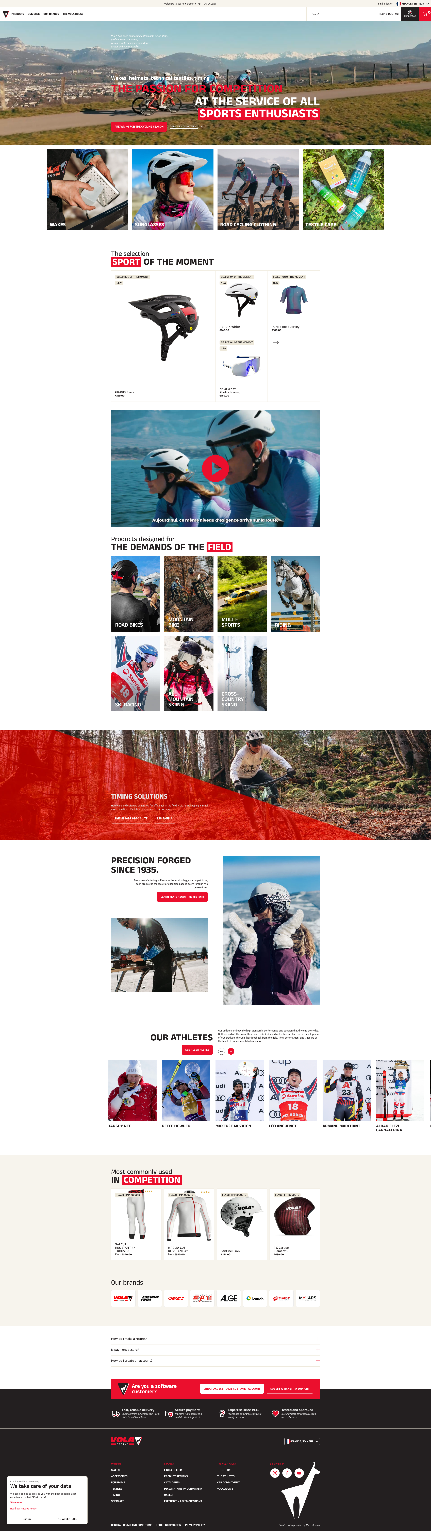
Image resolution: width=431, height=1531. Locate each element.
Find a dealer (385, 3)
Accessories (119, 1476)
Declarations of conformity (183, 1488)
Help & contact (389, 13)
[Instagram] (275, 1473)
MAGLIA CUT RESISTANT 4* (178, 1249)
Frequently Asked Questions (183, 1501)
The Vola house (73, 14)
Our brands (51, 14)
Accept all (69, 1519)
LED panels (165, 818)
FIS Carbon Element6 (281, 1249)
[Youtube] (299, 1473)
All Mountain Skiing (181, 699)
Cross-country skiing (233, 699)
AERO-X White (230, 327)
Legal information (168, 1525)
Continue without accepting (24, 1481)
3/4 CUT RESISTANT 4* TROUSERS (125, 1248)
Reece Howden (176, 1126)
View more (16, 1502)
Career (169, 1494)
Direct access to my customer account (232, 1388)
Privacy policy (195, 1525)
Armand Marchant (341, 1126)
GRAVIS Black (124, 392)
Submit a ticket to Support (290, 1388)
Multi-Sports (231, 622)
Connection (410, 16)
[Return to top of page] (424, 1527)
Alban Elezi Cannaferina (389, 1128)
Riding (283, 625)
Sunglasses (149, 224)
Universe (34, 14)
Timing (115, 1494)
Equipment (118, 1482)
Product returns (176, 1476)
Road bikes (129, 625)
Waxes (58, 224)
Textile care (320, 224)
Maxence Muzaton (233, 1126)
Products (17, 14)
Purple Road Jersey (286, 327)
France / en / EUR (413, 3)
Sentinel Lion (230, 1251)
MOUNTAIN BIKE (181, 622)
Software (117, 1501)
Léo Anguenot (282, 1126)
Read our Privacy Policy (23, 1508)
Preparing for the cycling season (139, 126)
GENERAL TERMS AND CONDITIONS (131, 1525)
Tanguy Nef (119, 1126)
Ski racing (128, 705)
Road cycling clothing (248, 224)
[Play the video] (215, 469)
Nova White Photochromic (230, 390)
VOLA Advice (225, 1488)
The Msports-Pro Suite (131, 818)
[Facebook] (287, 1473)
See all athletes (197, 1049)
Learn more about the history (182, 896)
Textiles (116, 1488)
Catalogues (172, 1482)
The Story (223, 1470)
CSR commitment (228, 1482)
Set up (27, 1519)
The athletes (226, 1476)
